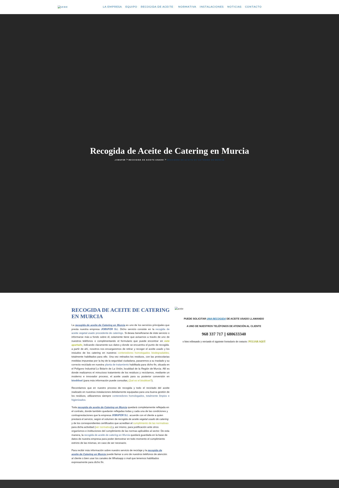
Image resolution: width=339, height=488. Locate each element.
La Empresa (112, 6)
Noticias (234, 6)
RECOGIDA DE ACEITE (157, 6)
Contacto (253, 6)
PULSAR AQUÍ (256, 341)
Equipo (131, 6)
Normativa (187, 6)
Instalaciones (212, 6)
